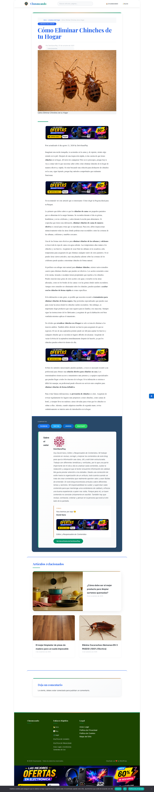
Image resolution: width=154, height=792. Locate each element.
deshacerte (95, 167)
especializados (90, 301)
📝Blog (125, 4)
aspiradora (67, 331)
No (125, 789)
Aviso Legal (84, 727)
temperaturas (89, 245)
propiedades (79, 275)
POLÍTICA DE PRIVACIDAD (62, 743)
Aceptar (118, 789)
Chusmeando (38, 3)
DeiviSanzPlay (82, 145)
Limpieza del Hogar (54, 20)
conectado (61, 690)
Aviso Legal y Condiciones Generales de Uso (62, 748)
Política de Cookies (87, 733)
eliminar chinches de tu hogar (95, 163)
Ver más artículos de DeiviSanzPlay (68, 541)
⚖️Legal (56, 735)
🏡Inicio (56, 727)
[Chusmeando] (26, 4)
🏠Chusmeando (112, 4)
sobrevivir (61, 342)
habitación (96, 312)
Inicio (45, 20)
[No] (151, 789)
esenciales (100, 271)
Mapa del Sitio (85, 737)
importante (49, 308)
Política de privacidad (136, 789)
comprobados (85, 171)
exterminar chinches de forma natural (78, 260)
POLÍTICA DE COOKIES (61, 739)
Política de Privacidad (88, 730)
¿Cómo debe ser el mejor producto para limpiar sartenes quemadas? (99, 589)
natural (68, 267)
